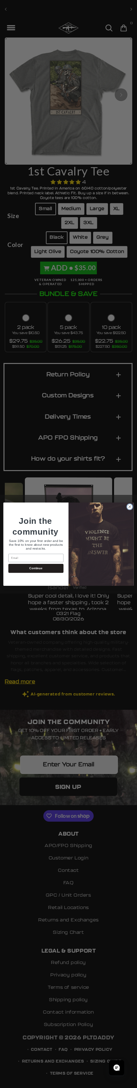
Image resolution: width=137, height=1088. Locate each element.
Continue (35, 568)
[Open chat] (116, 1067)
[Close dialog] (130, 507)
